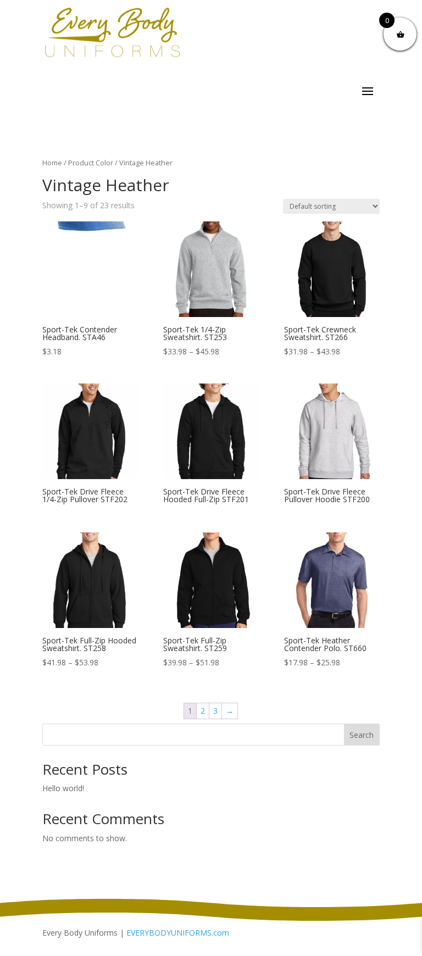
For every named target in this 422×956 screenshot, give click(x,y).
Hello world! (63, 788)
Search (361, 735)
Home (52, 163)
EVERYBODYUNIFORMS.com (177, 932)
